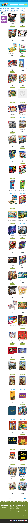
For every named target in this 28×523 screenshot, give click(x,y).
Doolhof (12, 461)
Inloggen (25, 0)
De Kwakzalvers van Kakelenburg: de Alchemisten (22, 326)
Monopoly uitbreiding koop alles (22, 190)
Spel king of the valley (22, 129)
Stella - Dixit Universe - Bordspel (22, 114)
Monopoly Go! (12, 250)
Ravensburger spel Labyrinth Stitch (12, 220)
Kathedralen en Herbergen (22, 386)
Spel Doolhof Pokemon (22, 310)
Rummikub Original (22, 355)
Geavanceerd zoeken (12, 509)
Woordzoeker (22, 250)
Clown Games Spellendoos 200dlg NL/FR (22, 160)
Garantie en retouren (18, 510)
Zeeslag (12, 129)
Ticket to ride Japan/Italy (22, 491)
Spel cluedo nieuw (12, 265)
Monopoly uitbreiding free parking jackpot (12, 190)
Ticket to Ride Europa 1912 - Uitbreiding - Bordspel (22, 24)
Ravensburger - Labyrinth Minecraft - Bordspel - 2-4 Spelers (22, 220)
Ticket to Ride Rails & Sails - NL (22, 235)
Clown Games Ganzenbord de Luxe (12, 53)
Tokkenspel (12, 310)
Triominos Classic (22, 476)
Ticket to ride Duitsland (12, 144)
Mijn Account (11, 507)
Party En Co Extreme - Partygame (12, 175)
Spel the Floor (12, 235)
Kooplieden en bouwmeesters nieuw (12, 386)
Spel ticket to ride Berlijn (12, 38)
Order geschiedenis (12, 508)
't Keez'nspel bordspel (12, 114)
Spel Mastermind (12, 23)
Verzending (17, 508)
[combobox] (14, 4)
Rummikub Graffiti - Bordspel (22, 38)
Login (10, 510)
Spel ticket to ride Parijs (12, 280)
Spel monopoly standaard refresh (22, 175)
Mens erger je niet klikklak (22, 340)
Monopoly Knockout (22, 265)
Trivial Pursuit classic (12, 416)
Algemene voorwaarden (17, 509)
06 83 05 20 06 (24, 509)
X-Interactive (7, 521)
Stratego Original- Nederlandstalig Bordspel (12, 69)
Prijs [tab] (2, 12)
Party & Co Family (22, 416)
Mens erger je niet (12, 355)
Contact (11, 506)
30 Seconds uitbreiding (22, 461)
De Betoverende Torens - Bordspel (22, 68)
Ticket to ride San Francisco (22, 144)
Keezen (12, 340)
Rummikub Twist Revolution (12, 325)
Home (16, 506)
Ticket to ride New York (12, 476)
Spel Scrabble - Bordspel (22, 280)
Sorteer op (8, 12)
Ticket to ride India (12, 491)
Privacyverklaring (18, 511)
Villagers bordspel (22, 53)
